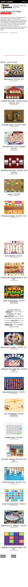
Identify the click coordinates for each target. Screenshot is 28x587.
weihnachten (20, 311)
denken (20, 325)
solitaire (19, 314)
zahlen (16, 311)
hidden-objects (15, 318)
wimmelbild (16, 326)
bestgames (7, 1)
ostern (13, 311)
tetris (18, 316)
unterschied (9, 320)
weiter (13, 556)
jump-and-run (15, 324)
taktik (15, 313)
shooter (15, 316)
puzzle (14, 320)
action (19, 320)
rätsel (8, 311)
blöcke (8, 324)
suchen (10, 318)
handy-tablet (4, 13)
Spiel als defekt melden (13, 32)
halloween (21, 322)
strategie (6, 318)
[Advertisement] (14, 42)
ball (20, 316)
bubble (11, 322)
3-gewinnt (16, 322)
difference (21, 318)
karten (9, 13)
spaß (5, 320)
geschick (9, 316)
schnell (11, 327)
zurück (3, 556)
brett (22, 316)
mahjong (10, 314)
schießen (22, 320)
